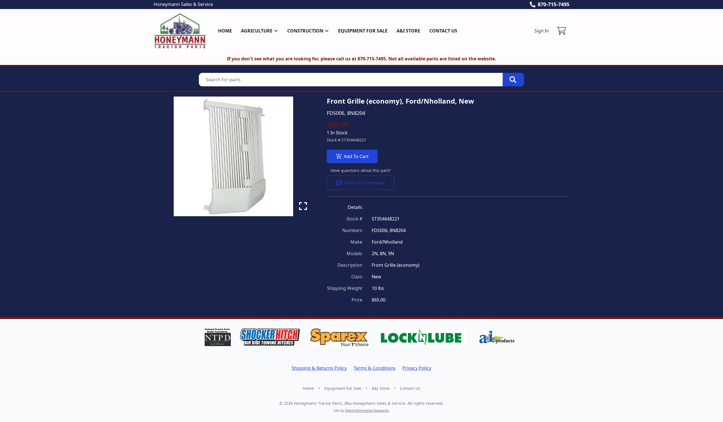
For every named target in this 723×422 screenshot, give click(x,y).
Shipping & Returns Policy (319, 368)
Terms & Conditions (375, 368)
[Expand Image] (303, 206)
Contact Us (443, 31)
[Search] (513, 79)
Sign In (541, 31)
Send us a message (364, 183)
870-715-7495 (553, 4)
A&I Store (408, 31)
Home (225, 31)
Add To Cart (356, 156)
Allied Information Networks (367, 410)
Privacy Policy (416, 368)
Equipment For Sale (362, 31)
